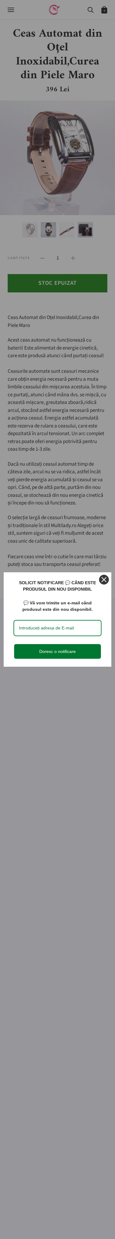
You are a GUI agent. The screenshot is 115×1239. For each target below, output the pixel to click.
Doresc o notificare (57, 651)
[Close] (104, 579)
